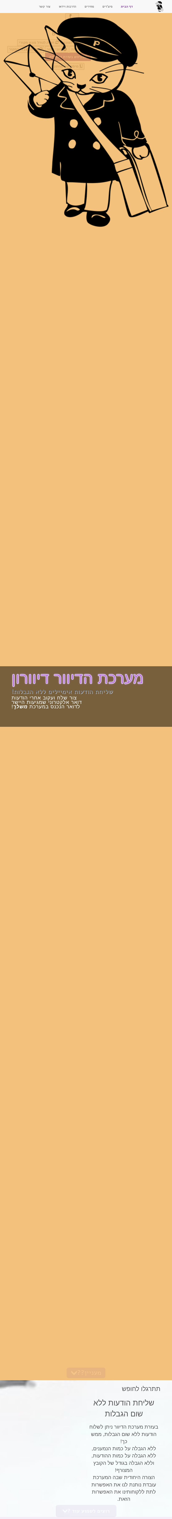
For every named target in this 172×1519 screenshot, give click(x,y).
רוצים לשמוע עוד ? (89, 1511)
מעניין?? (89, 1372)
